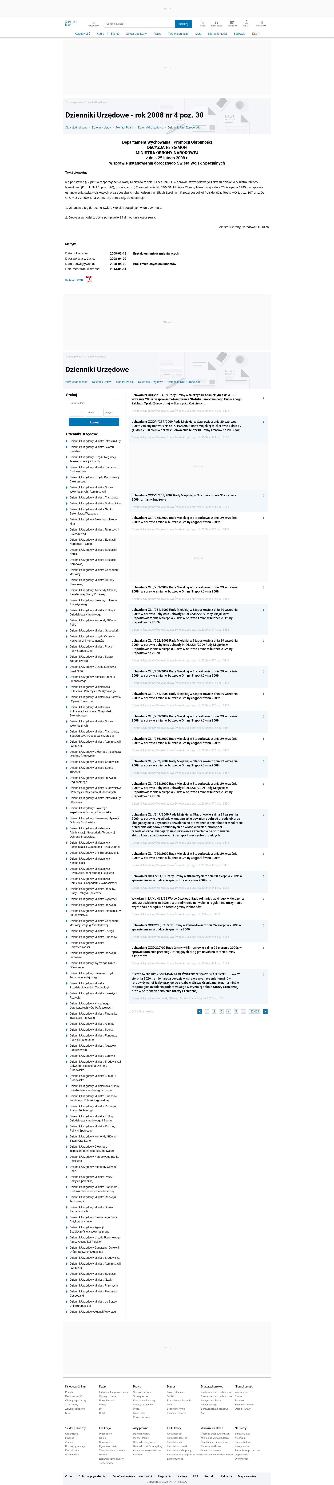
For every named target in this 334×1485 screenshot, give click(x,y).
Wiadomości (241, 1392)
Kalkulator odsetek (177, 1446)
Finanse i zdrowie (176, 1413)
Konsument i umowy (144, 1400)
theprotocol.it (242, 1454)
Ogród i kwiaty (242, 1408)
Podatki (69, 1392)
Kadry (100, 33)
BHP (101, 1408)
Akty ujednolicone (76, 127)
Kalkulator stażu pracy (179, 1450)
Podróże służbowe (211, 1446)
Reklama (226, 1476)
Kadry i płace (72, 1450)
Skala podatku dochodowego (217, 1454)
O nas (69, 1476)
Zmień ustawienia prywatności (132, 1476)
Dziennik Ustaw (102, 127)
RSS (195, 1476)
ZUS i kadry (71, 1404)
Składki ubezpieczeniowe (214, 1442)
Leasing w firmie (176, 1408)
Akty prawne (140, 1428)
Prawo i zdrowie (141, 1417)
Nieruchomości (217, 33)
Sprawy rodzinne (142, 1392)
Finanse (239, 1400)
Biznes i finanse (175, 1392)
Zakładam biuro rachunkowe (216, 1392)
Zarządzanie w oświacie (112, 1450)
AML (203, 1413)
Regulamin (165, 1476)
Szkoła (102, 1437)
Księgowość (82, 33)
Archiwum (240, 1437)
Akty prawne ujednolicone (147, 1450)
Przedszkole (106, 1433)
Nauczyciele (105, 1442)
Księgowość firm (75, 1386)
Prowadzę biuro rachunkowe (216, 1396)
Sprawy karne (140, 1396)
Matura (103, 1454)
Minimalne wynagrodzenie (215, 1437)
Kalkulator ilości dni (177, 1437)
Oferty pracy (241, 1458)
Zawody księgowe (75, 1408)
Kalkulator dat (174, 1433)
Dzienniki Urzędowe (95, 102)
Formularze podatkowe (247, 1450)
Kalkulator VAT (175, 1442)
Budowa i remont (244, 1404)
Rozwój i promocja (75, 1446)
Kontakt (209, 1476)
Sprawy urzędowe (143, 1404)
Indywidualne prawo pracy (113, 1392)
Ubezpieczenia (107, 1400)
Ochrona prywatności (92, 1476)
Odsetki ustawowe (211, 1450)
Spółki (170, 1396)
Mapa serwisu (247, 1476)
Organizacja (71, 1433)
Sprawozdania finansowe (214, 1408)
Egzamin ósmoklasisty (111, 1458)
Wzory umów (242, 1446)
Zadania (69, 1442)
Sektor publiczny (136, 33)
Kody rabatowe (243, 1442)
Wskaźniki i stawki (212, 1428)
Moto (198, 33)
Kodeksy (137, 1454)
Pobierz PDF (74, 280)
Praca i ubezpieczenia (179, 1400)
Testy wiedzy (106, 1462)
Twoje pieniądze (178, 33)
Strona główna (73, 102)
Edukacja (239, 33)
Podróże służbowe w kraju (215, 1433)
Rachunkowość (73, 1396)
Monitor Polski (125, 127)
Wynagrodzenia (107, 1396)
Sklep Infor (139, 1413)
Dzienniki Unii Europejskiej (184, 127)
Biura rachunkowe (212, 1386)
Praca (136, 1408)
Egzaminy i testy (108, 1446)
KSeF (255, 33)
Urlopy (102, 1404)
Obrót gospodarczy (75, 1400)
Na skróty (240, 1428)
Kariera (182, 1476)
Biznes (115, 33)
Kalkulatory (174, 1428)
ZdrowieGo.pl (242, 1433)
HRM (102, 1413)
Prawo (157, 33)
